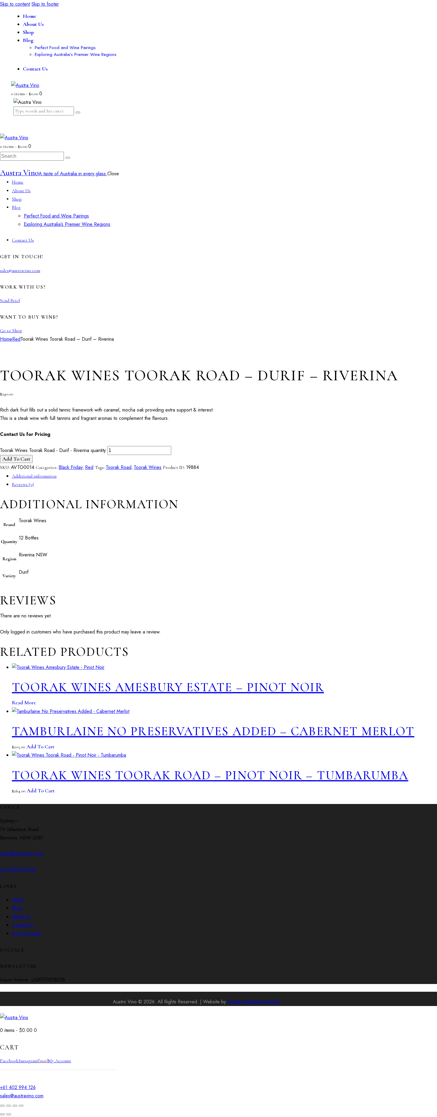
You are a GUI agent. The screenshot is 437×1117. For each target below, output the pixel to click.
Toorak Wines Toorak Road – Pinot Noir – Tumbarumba (210, 775)
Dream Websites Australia (253, 1001)
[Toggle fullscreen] (8, 1106)
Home (6, 339)
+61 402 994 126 (18, 869)
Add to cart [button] (40, 746)
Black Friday (71, 467)
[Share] (14, 1106)
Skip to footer (45, 4)
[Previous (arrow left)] (2, 1114)
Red (16, 339)
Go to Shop (11, 331)
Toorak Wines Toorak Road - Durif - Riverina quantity (53, 450)
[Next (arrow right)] (8, 1114)
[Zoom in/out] (2, 1106)
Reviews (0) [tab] (23, 484)
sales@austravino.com (20, 270)
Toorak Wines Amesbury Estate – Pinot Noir (168, 687)
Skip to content (15, 4)
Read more (24, 702)
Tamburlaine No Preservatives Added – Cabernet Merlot (213, 731)
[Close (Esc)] (21, 1106)
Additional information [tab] (34, 476)
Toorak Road (118, 467)
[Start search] (67, 158)
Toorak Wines (147, 467)
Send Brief (10, 301)
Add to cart (16, 459)
